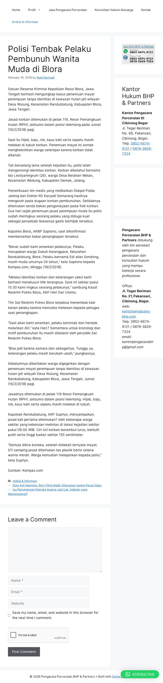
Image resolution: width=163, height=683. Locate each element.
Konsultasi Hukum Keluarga (114, 10)
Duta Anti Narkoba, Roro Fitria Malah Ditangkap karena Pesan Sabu (57, 485)
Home (16, 10)
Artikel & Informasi (25, 22)
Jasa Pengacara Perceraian (68, 10)
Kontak (146, 10)
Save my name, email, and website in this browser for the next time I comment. (55, 615)
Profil (32, 10)
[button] (140, 674)
